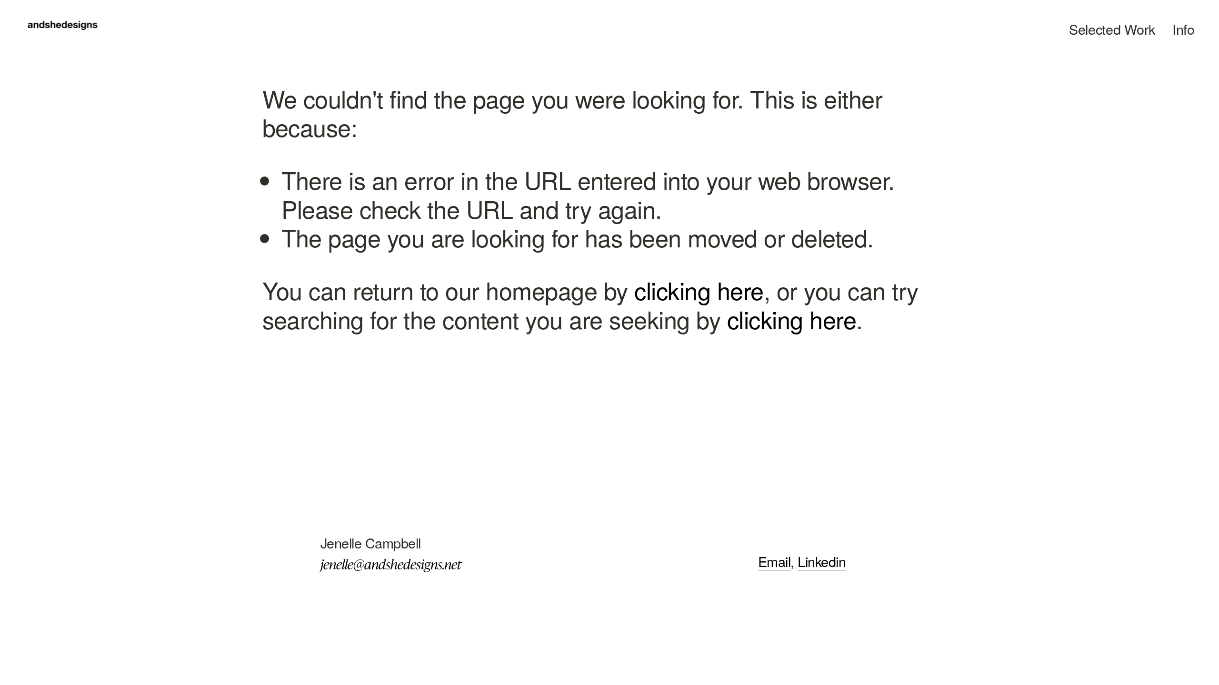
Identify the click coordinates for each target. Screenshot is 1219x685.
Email (774, 561)
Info (1183, 29)
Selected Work (1112, 29)
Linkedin (822, 561)
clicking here (698, 290)
